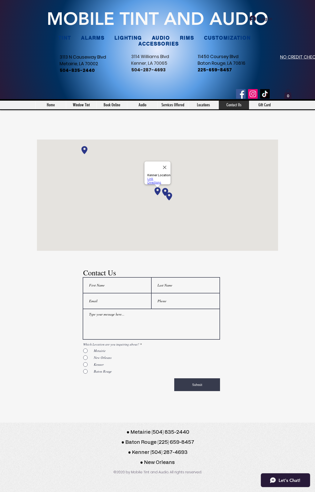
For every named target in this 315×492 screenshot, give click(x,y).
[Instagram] (253, 94)
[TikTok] (265, 94)
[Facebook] (241, 94)
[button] (288, 94)
